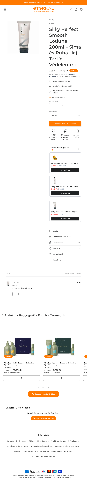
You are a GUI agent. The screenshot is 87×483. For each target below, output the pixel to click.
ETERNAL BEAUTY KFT (26, 475)
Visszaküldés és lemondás (43, 456)
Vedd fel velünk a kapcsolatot (36, 451)
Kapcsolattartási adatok (62, 477)
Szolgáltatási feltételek (26, 477)
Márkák (17, 451)
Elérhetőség (21, 441)
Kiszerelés (53, 111)
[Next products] (78, 149)
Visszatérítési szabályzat (41, 446)
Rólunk (32, 441)
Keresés (10, 441)
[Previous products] (73, 149)
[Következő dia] (48, 387)
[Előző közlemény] (4, 2)
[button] (4, 9)
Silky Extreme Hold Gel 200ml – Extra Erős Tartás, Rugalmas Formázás (65, 212)
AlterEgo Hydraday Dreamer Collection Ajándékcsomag (60, 364)
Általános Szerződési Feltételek (65, 441)
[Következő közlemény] (82, 2)
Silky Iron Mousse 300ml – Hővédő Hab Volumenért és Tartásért (65, 187)
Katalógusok (43, 441)
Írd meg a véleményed (43, 418)
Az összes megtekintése (43, 394)
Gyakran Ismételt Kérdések (67, 446)
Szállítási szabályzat (44, 477)
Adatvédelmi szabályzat (65, 475)
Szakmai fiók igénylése (61, 451)
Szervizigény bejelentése (18, 446)
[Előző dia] (38, 387)
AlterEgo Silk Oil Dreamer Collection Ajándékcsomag (19, 364)
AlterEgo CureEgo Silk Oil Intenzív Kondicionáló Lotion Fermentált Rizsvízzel (65, 163)
